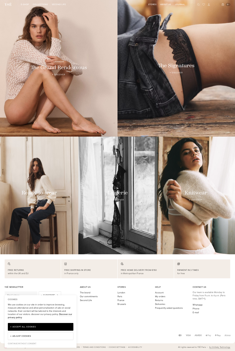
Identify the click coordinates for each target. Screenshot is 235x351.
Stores (152, 4)
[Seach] (198, 4)
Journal (180, 4)
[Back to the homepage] (8, 4)
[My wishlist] (203, 4)
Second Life (59, 4)
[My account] (208, 4)
